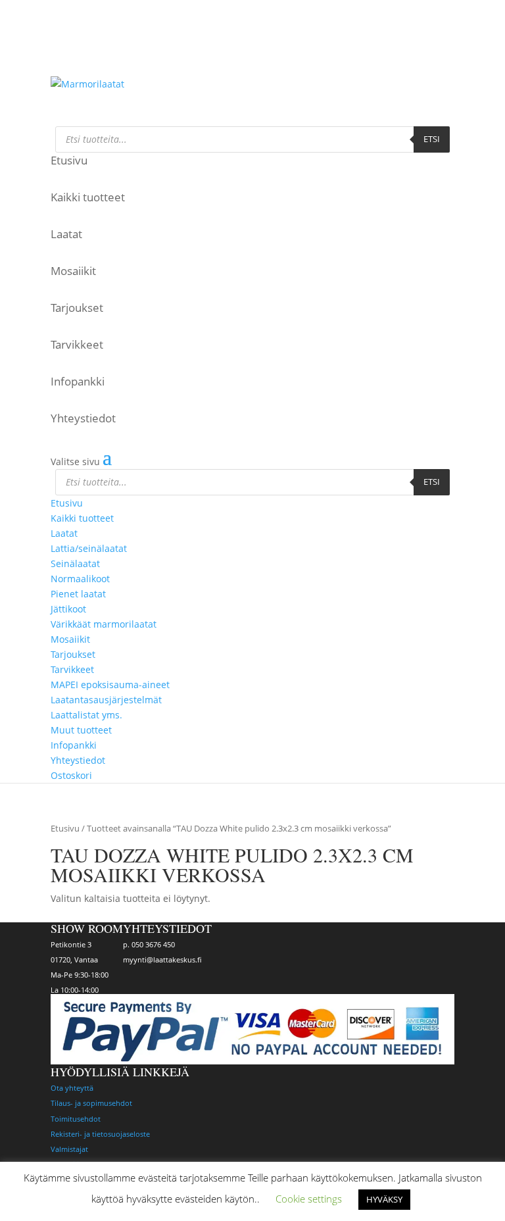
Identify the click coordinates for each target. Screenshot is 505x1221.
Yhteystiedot (83, 418)
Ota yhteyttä (72, 1088)
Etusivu (69, 160)
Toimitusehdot (76, 1119)
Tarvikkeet (77, 344)
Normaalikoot (80, 578)
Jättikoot (68, 609)
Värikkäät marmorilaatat (103, 624)
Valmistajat (69, 1149)
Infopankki (78, 381)
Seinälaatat (75, 563)
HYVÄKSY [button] (384, 1199)
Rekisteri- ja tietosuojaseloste (100, 1134)
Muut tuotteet (81, 730)
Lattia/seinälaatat (89, 548)
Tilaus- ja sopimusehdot (91, 1103)
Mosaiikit (73, 270)
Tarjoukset (77, 307)
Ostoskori (68, 64)
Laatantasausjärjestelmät (106, 699)
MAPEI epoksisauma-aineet (110, 684)
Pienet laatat (78, 593)
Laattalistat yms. (86, 715)
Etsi (431, 139)
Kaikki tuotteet (88, 197)
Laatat (66, 233)
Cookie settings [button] (309, 1198)
